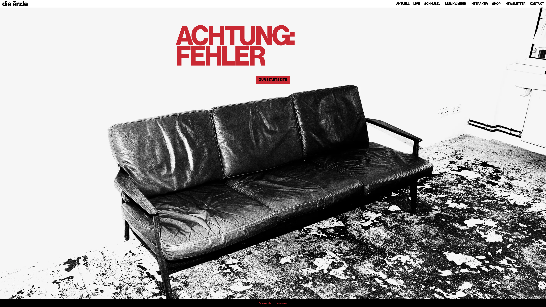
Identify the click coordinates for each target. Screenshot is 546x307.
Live (416, 4)
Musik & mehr (455, 4)
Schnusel (432, 4)
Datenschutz (265, 303)
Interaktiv (479, 4)
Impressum (282, 303)
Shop (496, 4)
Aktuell (403, 4)
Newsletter (515, 4)
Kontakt (537, 4)
